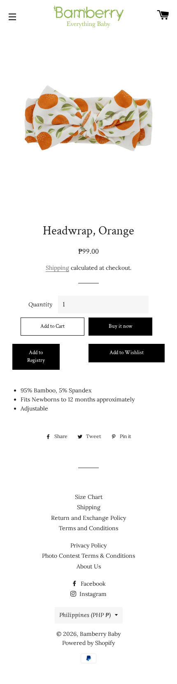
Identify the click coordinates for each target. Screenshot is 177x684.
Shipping (57, 267)
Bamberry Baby (100, 634)
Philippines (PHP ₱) (85, 615)
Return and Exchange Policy (88, 518)
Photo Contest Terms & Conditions (88, 555)
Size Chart (88, 497)
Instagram (92, 594)
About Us (89, 566)
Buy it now (120, 326)
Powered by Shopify (88, 643)
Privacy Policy (88, 545)
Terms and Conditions (88, 528)
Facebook (92, 583)
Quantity (40, 304)
